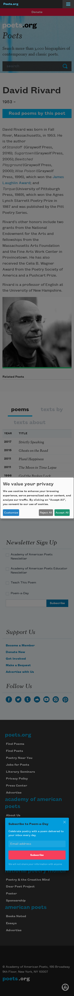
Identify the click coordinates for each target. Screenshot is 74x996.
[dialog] (37, 498)
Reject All (46, 512)
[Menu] (68, 4)
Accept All (62, 512)
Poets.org (10, 4)
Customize (11, 512)
